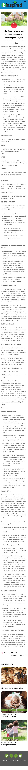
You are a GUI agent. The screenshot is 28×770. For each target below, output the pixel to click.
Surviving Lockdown (13, 34)
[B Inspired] (11, 7)
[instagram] (16, 755)
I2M (5, 34)
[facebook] (11, 755)
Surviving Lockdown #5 (17, 655)
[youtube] (21, 755)
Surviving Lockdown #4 (14, 31)
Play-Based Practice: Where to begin (12, 688)
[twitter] (7, 755)
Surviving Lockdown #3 (10, 653)
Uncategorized (10, 686)
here (16, 43)
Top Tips (20, 34)
